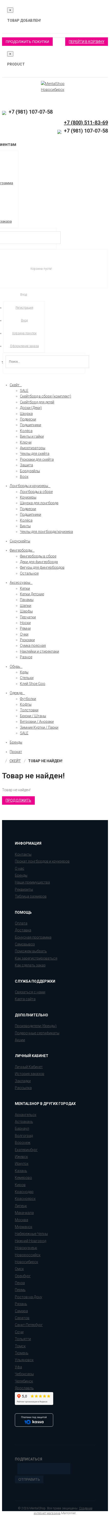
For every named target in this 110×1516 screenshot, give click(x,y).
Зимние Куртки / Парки (39, 727)
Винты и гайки (32, 436)
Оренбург (23, 1276)
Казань (21, 1171)
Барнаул (22, 1128)
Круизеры (28, 497)
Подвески (28, 419)
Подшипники (30, 425)
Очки (24, 634)
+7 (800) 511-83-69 (86, 123)
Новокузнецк (26, 1248)
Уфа (18, 1367)
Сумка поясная (33, 645)
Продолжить (18, 800)
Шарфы (26, 611)
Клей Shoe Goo (32, 684)
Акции (20, 1040)
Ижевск (21, 1157)
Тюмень (21, 1353)
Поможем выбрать (31, 951)
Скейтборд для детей (37, 402)
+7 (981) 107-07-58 (30, 112)
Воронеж (22, 1143)
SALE (24, 391)
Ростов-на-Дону (28, 1297)
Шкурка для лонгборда (39, 503)
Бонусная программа (33, 937)
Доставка (23, 930)
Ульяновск (24, 1360)
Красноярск (25, 1199)
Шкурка (26, 414)
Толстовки (29, 710)
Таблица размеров (31, 896)
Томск (20, 1346)
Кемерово (23, 1178)
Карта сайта (25, 999)
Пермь (20, 1290)
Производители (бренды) (36, 1026)
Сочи (19, 1332)
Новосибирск (26, 1262)
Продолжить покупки (27, 42)
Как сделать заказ (30, 965)
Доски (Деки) (31, 408)
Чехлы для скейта (34, 453)
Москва (21, 1220)
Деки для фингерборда (39, 562)
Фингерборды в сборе (38, 556)
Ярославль (24, 1388)
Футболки (28, 699)
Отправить (29, 1479)
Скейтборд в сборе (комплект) (45, 396)
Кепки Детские (32, 594)
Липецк (21, 1206)
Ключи (25, 442)
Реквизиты (24, 889)
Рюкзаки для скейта (37, 459)
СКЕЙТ (15, 761)
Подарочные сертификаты (37, 1033)
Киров (20, 1185)
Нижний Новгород (30, 1241)
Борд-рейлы (30, 471)
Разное (26, 657)
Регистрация (24, 307)
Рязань (21, 1304)
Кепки (25, 588)
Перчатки (28, 617)
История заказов (29, 1074)
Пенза (20, 1283)
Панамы (27, 600)
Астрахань (24, 1122)
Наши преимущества (32, 882)
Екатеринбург (26, 1150)
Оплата (21, 923)
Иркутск (21, 1164)
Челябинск (24, 1381)
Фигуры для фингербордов (42, 567)
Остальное (29, 573)
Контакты (23, 854)
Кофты (25, 704)
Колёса (26, 431)
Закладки (23, 1081)
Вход (24, 320)
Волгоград (24, 1136)
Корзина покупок (24, 333)
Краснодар (24, 1192)
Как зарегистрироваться (36, 958)
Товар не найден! (45, 761)
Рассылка (23, 1088)
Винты (25, 526)
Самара (21, 1311)
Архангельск (25, 1115)
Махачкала (24, 1213)
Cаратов (22, 1318)
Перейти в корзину (86, 42)
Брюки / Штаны (33, 716)
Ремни (25, 628)
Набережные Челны (31, 1234)
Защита (26, 465)
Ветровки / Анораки (37, 721)
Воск (24, 477)
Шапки (25, 606)
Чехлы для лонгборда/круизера (46, 532)
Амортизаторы (32, 448)
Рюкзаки (27, 640)
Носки (25, 623)
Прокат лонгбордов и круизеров (42, 861)
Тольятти (23, 1339)
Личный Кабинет (29, 1067)
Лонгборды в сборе (36, 492)
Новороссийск (27, 1255)
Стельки (27, 678)
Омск (19, 1269)
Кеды (24, 672)
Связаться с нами (30, 992)
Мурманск (23, 1227)
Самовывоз (25, 944)
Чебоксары (24, 1374)
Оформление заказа (24, 346)
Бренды (21, 875)
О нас (19, 868)
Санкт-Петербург (29, 1325)
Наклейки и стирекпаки (39, 651)
